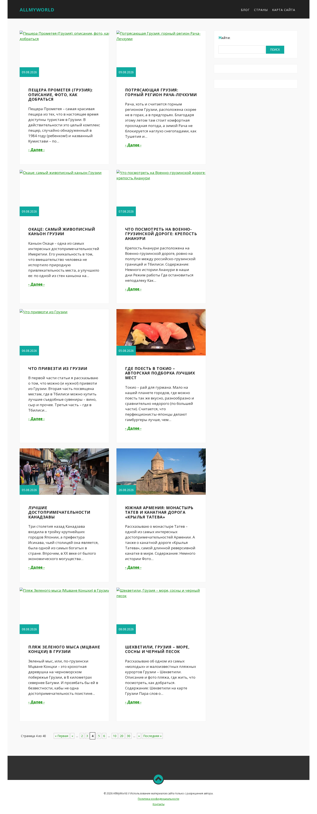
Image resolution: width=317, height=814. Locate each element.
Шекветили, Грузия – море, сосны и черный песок (157, 649)
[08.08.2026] (65, 590)
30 (128, 736)
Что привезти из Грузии (57, 368)
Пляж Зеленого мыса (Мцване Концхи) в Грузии (64, 649)
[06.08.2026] (43, 311)
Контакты (159, 804)
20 (121, 736)
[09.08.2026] (65, 38)
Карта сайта (283, 10)
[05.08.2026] (161, 355)
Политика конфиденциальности (158, 799)
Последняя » (152, 736)
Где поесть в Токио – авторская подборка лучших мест (160, 373)
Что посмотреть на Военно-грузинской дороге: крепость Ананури (161, 234)
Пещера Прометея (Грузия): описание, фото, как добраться (60, 94)
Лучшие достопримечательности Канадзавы (59, 512)
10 (114, 736)
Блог (245, 10)
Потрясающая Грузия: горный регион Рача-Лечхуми (161, 92)
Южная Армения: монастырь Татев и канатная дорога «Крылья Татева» (159, 512)
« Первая (61, 736)
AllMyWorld (37, 9)
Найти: (224, 37)
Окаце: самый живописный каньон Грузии (61, 231)
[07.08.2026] (161, 177)
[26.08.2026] (161, 494)
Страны (261, 10)
